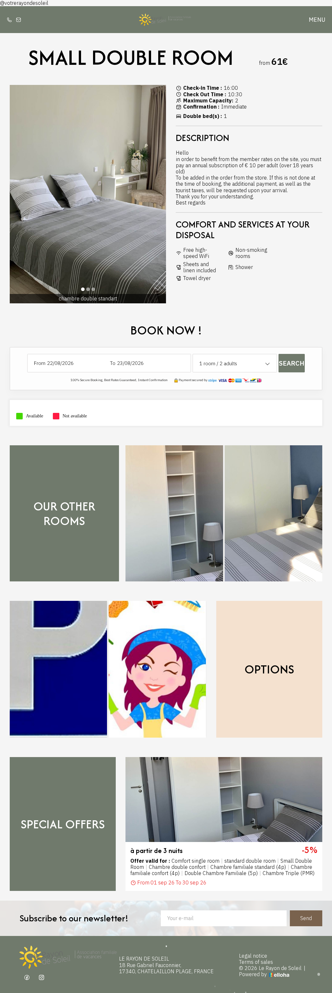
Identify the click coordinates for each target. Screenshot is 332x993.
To (112, 363)
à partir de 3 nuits (156, 851)
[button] (82, 289)
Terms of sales (256, 962)
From (39, 363)
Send (306, 918)
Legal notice (253, 956)
